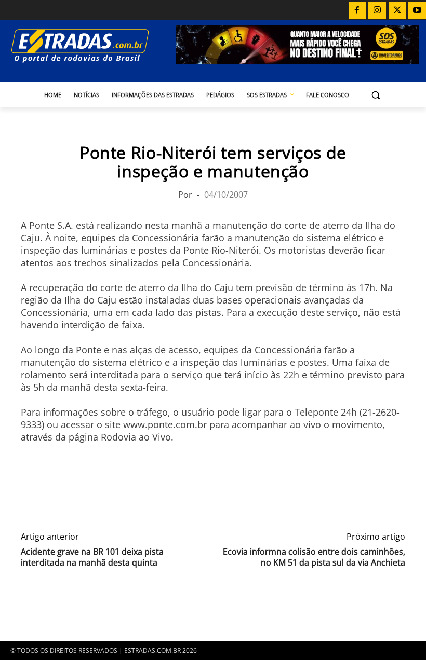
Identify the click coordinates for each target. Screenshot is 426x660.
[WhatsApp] (79, 486)
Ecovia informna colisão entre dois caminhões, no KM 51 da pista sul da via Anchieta (314, 557)
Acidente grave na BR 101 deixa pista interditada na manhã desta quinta (92, 557)
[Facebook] (357, 10)
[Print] (126, 486)
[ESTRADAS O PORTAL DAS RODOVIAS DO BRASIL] (91, 45)
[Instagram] (377, 10)
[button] (376, 95)
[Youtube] (417, 10)
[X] (397, 10)
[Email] (102, 486)
